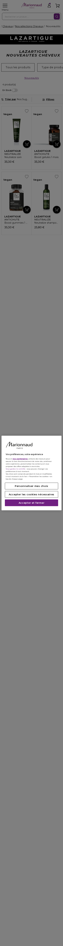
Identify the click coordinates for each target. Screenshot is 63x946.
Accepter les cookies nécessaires (31, 494)
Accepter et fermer (32, 502)
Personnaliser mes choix (31, 485)
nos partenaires (20, 459)
